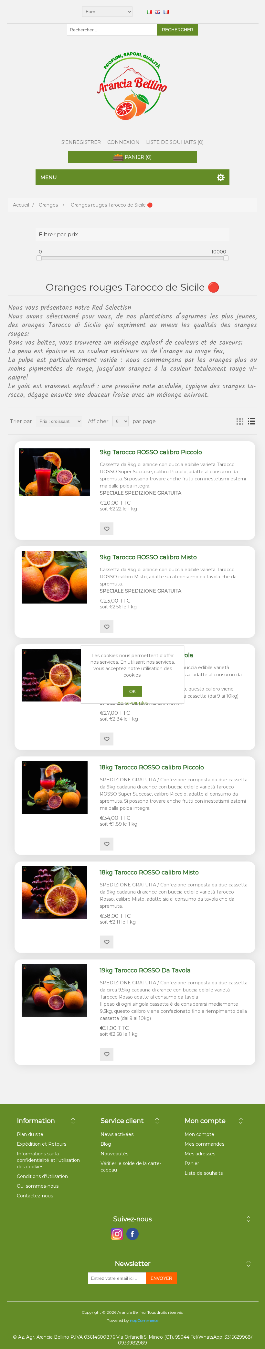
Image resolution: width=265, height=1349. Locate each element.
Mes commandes (204, 1144)
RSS (148, 1234)
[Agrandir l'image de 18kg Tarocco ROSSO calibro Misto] (54, 892)
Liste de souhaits (204, 1173)
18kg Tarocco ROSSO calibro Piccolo (152, 767)
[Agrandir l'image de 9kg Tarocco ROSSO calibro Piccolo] (54, 472)
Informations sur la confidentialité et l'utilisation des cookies (48, 1160)
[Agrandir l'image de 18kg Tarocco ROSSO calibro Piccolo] (54, 787)
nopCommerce (144, 1320)
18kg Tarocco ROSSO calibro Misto (149, 872)
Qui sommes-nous (37, 1186)
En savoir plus (132, 703)
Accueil (21, 205)
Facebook (117, 1234)
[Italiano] (149, 11)
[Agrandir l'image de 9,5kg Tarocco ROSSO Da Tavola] (54, 675)
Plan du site (30, 1134)
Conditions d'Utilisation (42, 1176)
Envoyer (161, 1278)
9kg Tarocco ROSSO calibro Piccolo (151, 452)
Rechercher (177, 29)
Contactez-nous (35, 1196)
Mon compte (199, 1134)
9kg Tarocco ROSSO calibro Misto (148, 557)
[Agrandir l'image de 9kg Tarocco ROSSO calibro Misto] (54, 577)
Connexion (123, 142)
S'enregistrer (81, 142)
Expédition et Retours (41, 1144)
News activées (117, 1134)
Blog (106, 1144)
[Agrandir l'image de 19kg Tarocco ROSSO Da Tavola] (54, 990)
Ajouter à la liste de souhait (106, 528)
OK (132, 691)
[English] (158, 11)
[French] (166, 11)
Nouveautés (114, 1154)
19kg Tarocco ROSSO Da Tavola (145, 970)
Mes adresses (200, 1154)
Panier (192, 1163)
